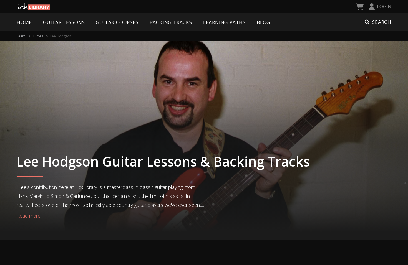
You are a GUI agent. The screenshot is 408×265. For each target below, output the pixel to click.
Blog (263, 22)
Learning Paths (224, 22)
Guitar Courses (117, 22)
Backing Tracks (171, 22)
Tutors (38, 36)
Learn (21, 36)
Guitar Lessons (64, 22)
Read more (29, 215)
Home (24, 22)
